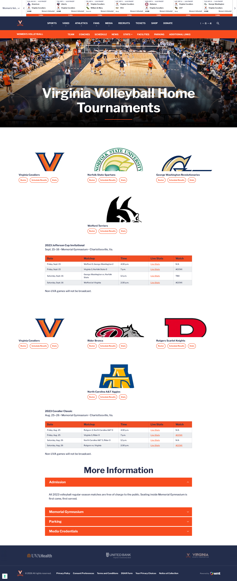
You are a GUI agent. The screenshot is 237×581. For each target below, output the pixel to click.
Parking (159, 34)
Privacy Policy (63, 573)
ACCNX (179, 435)
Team (71, 34)
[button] (24, 8)
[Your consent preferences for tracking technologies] (4, 576)
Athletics (81, 23)
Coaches (84, 34)
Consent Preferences (83, 573)
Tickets (141, 23)
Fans (96, 23)
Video (65, 23)
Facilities (143, 34)
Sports (52, 23)
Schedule (101, 34)
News (115, 34)
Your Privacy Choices (146, 573)
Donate (168, 23)
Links (41, 15)
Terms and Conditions (107, 573)
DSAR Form (127, 573)
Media (109, 23)
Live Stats (155, 264)
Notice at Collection (168, 573)
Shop (154, 23)
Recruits (124, 23)
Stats (126, 34)
